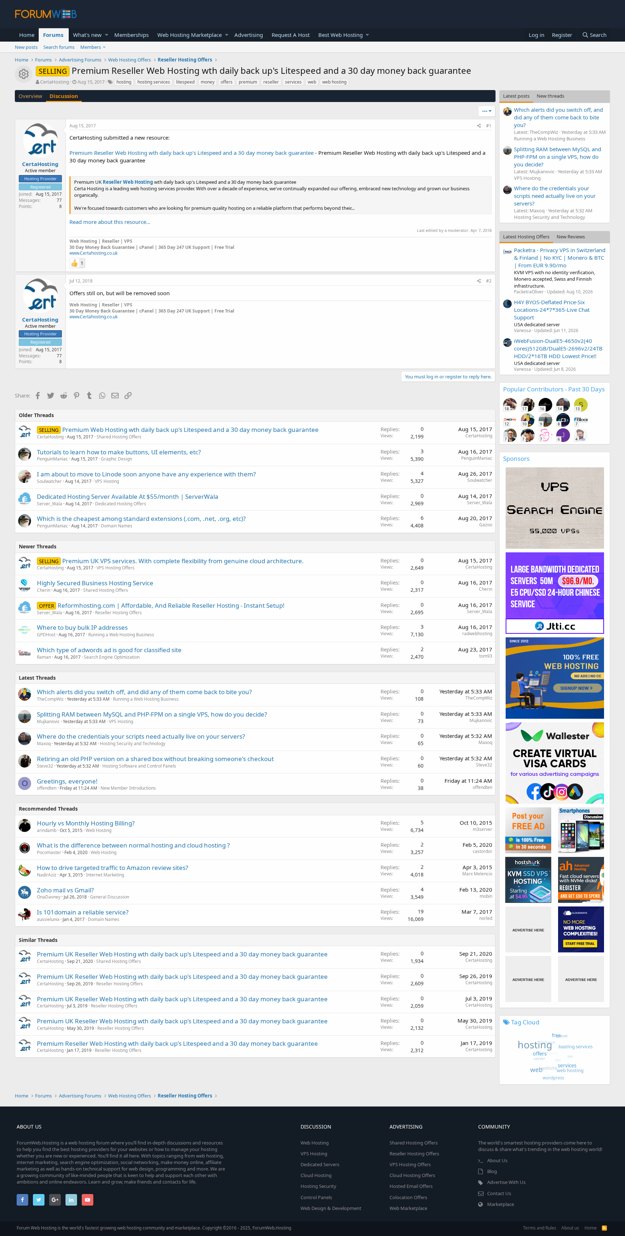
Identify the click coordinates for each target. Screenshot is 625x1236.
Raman (44, 657)
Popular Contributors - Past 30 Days (554, 389)
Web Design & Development (331, 1208)
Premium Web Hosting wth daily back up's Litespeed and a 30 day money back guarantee (190, 429)
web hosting (334, 82)
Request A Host (291, 34)
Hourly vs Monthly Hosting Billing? (86, 823)
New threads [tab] (550, 96)
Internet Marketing (105, 875)
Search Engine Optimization (112, 657)
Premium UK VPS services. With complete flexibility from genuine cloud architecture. (183, 561)
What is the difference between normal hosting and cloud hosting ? (133, 845)
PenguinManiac (52, 459)
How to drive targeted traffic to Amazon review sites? (112, 867)
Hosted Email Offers (411, 1186)
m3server (482, 829)
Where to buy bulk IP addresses (82, 627)
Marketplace (500, 1204)
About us (570, 1228)
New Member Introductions (128, 788)
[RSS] (604, 1228)
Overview (30, 95)
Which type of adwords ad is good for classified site (109, 650)
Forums (53, 34)
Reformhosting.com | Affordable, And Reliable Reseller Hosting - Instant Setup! (171, 605)
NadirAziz (46, 875)
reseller (271, 82)
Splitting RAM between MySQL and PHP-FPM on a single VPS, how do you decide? (152, 714)
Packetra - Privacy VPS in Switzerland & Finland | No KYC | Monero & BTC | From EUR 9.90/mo (559, 257)
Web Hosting (98, 830)
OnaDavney (48, 897)
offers (227, 82)
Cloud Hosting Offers (412, 1175)
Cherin (43, 590)
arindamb (46, 830)
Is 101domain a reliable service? (82, 912)
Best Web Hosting (340, 34)
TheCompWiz (50, 699)
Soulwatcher (49, 481)
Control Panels (316, 1197)
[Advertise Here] (528, 929)
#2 (489, 281)
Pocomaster (49, 852)
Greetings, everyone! (67, 781)
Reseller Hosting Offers (118, 612)
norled (485, 918)
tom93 (485, 656)
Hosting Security (318, 1186)
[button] (106, 35)
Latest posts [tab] (516, 96)
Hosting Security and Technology (132, 743)
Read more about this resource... (109, 221)
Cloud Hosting (316, 1175)
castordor (482, 851)
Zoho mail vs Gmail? (65, 890)
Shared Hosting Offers (119, 437)
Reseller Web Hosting (128, 182)
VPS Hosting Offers (116, 568)
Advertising (248, 34)
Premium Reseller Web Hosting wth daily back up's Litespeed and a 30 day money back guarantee (191, 152)
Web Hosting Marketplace (189, 34)
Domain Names (116, 526)
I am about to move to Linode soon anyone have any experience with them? (146, 474)
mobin (486, 896)
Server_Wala (49, 504)
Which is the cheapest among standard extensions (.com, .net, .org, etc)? (141, 518)
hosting (123, 82)
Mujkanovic (48, 721)
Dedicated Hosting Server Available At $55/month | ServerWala (127, 496)
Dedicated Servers (320, 1164)
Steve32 (45, 766)
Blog (492, 1171)
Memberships (131, 34)
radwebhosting (477, 633)
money (207, 82)
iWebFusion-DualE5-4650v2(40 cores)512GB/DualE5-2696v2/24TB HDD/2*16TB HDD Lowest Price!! (558, 348)
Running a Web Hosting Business (121, 635)
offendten (46, 788)
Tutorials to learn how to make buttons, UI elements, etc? (119, 452)
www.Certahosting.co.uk (93, 253)
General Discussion (109, 897)
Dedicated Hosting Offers (120, 504)
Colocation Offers (408, 1197)
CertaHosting (54, 81)
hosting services (153, 82)
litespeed (185, 82)
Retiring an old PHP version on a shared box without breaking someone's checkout (155, 759)
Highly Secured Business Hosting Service (95, 583)
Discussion (64, 95)
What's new (87, 34)
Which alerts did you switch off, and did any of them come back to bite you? (144, 692)
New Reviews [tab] (571, 236)
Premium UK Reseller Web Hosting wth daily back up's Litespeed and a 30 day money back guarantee (182, 954)
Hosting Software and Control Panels (139, 766)
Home (26, 34)
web (312, 82)
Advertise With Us (506, 1182)
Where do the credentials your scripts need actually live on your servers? (141, 736)
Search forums (59, 47)
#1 (489, 126)
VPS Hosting (107, 481)
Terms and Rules (539, 1228)
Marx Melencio (477, 874)
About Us (497, 1160)
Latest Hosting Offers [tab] (526, 236)
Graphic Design (116, 459)
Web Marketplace (408, 1208)
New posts (26, 47)
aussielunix (48, 919)
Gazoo (485, 525)
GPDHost (46, 635)
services (293, 82)
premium (248, 82)
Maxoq (44, 743)
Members (90, 47)
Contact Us (499, 1193)
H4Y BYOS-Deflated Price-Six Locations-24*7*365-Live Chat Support (552, 309)
